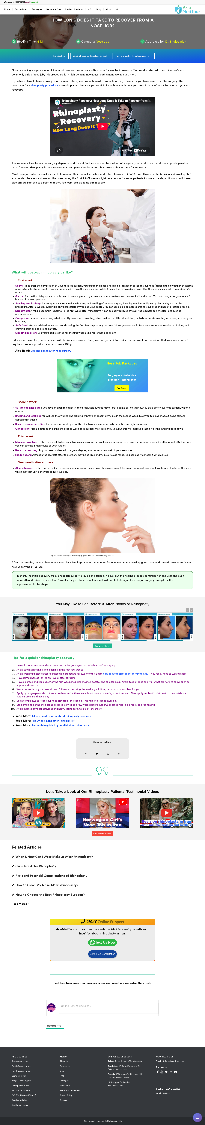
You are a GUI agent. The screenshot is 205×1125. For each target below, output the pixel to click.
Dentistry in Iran (19, 1076)
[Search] (117, 9)
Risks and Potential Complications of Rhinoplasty (51, 875)
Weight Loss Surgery (21, 1081)
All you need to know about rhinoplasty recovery (61, 716)
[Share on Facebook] (86, 754)
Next (191, 610)
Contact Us (65, 1066)
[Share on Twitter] (96, 754)
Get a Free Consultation (102, 954)
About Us (64, 1061)
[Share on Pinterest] (119, 754)
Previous (187, 610)
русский (34, 2)
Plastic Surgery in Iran (21, 1066)
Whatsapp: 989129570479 (14, 2)
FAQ (62, 1076)
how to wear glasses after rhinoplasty (125, 673)
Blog (62, 1071)
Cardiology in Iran (19, 1100)
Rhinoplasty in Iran (20, 1061)
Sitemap (64, 1100)
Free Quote (65, 1086)
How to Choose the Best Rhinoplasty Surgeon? (50, 894)
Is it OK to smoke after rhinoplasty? (53, 721)
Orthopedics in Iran (20, 1086)
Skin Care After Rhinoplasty (35, 866)
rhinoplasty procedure (44, 85)
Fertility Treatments (21, 1090)
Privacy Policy (66, 1095)
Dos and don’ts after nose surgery (50, 350)
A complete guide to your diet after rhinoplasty (60, 725)
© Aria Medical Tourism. (92, 1121)
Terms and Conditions (70, 1090)
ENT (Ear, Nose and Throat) (24, 1095)
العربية (27, 2)
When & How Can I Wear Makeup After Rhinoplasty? (54, 856)
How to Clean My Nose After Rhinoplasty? (46, 885)
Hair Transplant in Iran (21, 1071)
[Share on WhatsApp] (108, 754)
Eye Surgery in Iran (20, 1105)
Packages (64, 1081)
